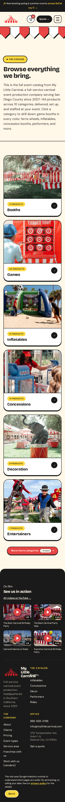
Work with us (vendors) (11, 763)
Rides (33, 702)
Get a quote (37, 746)
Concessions (38, 685)
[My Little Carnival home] (11, 19)
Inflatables (36, 680)
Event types (10, 741)
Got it (11, 793)
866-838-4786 (39, 721)
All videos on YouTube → (17, 598)
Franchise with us (12, 753)
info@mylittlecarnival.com (46, 726)
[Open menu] (58, 19)
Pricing (7, 735)
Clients (7, 730)
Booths (34, 675)
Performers (37, 696)
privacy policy (39, 783)
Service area (11, 746)
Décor (34, 691)
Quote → (44, 19)
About (7, 724)
